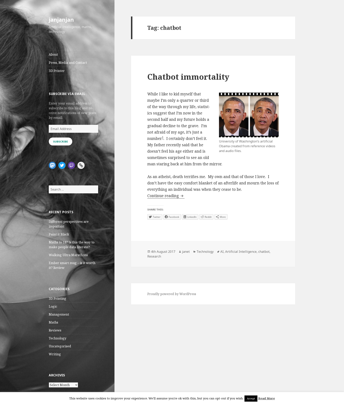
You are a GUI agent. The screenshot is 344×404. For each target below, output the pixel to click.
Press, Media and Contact (68, 62)
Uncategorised (60, 346)
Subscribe (60, 141)
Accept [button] (251, 398)
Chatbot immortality (188, 76)
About (53, 54)
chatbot (264, 251)
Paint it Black (59, 234)
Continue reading (166, 195)
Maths (53, 322)
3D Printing (57, 298)
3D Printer (57, 71)
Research (154, 256)
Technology (57, 338)
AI (222, 251)
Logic (53, 306)
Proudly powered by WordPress (171, 294)
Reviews (55, 330)
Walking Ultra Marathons (68, 255)
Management (59, 314)
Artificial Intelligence (241, 251)
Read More (266, 398)
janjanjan (61, 19)
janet (186, 251)
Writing (55, 354)
